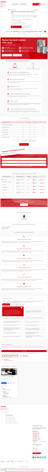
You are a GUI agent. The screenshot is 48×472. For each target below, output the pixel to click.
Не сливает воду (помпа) (18, 179)
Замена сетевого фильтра (5, 134)
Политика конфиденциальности (24, 466)
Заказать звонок (24, 204)
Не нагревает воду (18, 186)
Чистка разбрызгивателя (5, 129)
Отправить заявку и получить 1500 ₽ (24, 164)
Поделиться (33, 457)
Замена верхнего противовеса (5, 127)
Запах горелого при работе (18, 192)
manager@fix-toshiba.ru (36, 438)
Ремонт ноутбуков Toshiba (10, 417)
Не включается (18, 189)
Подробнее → (42, 179)
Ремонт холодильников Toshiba (11, 420)
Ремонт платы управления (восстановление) (7, 124)
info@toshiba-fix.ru (36, 436)
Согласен (40, 470)
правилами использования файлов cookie (31, 469)
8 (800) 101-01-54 (36, 434)
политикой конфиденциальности (28, 166)
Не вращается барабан (18, 183)
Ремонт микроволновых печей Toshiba (12, 422)
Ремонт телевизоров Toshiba (10, 419)
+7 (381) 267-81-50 (26, 356)
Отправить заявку (17, 55)
